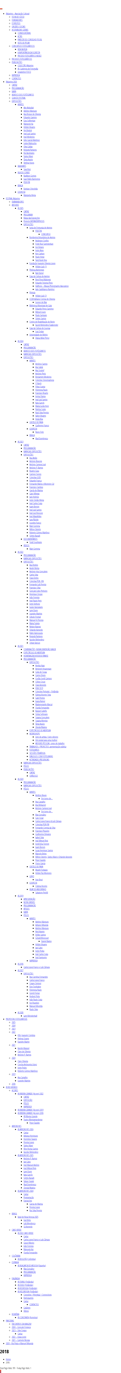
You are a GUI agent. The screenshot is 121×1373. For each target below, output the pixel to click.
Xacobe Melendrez (37, 639)
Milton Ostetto (35, 529)
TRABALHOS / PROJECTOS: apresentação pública (48, 746)
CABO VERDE (16, 1229)
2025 (13, 1022)
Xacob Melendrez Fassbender (46, 325)
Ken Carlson (39, 253)
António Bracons (36, 461)
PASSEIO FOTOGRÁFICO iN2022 (29, 55)
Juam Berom (34, 506)
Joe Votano (39, 247)
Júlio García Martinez (32, 140)
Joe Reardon (34, 1002)
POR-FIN (27, 182)
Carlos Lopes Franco (37, 980)
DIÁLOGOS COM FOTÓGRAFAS (41, 756)
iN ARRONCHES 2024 (25, 1191)
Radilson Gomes (30, 175)
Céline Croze (40, 681)
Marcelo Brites (40, 853)
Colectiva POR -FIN (37, 581)
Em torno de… (47, 798)
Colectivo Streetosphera (44, 380)
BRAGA (20, 185)
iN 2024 (20, 341)
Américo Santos (41, 363)
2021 (13, 1045)
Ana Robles (34, 565)
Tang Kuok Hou (41, 260)
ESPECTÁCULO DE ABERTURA (34, 652)
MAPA (14, 91)
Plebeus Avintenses (37, 269)
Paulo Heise (39, 256)
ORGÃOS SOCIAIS (18, 26)
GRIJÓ (32, 876)
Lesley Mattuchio (30, 143)
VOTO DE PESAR (24, 42)
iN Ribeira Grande (30, 1116)
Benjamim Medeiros (43, 376)
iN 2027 (20, 970)
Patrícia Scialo (40, 409)
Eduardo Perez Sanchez (44, 308)
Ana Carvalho (40, 801)
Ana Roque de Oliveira (32, 114)
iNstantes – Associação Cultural (17, 13)
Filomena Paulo (41, 389)
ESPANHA (15, 1262)
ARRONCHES (16, 1126)
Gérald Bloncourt (42, 938)
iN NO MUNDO (11, 1087)
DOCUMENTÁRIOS (30, 539)
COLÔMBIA (16, 1255)
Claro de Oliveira (24, 1051)
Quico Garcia (40, 863)
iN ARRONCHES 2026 (25, 1129)
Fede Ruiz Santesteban (44, 243)
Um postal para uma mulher (46, 740)
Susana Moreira (41, 720)
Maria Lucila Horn (42, 406)
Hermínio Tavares (30, 1139)
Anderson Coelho (42, 240)
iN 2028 (20, 1012)
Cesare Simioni (35, 983)
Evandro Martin (24, 1041)
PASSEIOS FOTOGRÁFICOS (22, 59)
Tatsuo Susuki (29, 1181)
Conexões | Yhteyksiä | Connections (37, 1294)
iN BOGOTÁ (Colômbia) (27, 1259)
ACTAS (20, 36)
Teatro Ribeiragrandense (33, 1119)
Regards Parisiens (30, 149)
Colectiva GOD (35, 477)
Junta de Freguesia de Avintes (41, 227)
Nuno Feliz (39, 432)
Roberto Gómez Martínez (39, 532)
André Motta (34, 568)
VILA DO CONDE (24, 172)
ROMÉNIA (15, 1314)
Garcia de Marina (36, 1204)
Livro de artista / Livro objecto (46, 736)
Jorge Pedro (22, 1067)
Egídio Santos (40, 934)
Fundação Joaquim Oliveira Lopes (42, 263)
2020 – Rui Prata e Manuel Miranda (19, 1343)
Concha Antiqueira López (27, 1064)
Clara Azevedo (40, 685)
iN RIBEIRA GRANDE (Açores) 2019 (30, 1109)
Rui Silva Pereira (36, 1210)
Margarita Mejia (30, 195)
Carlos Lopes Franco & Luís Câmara (48, 821)
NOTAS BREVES (29, 902)
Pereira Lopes (29, 1142)
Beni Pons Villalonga (43, 279)
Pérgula (32, 292)
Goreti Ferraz (35, 993)
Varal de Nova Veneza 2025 (28, 1216)
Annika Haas (40, 665)
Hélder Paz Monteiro (43, 873)
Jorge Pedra (39, 951)
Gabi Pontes (40, 698)
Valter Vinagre (40, 415)
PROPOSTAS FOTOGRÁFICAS (16, 1019)
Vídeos (26, 1311)
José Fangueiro (41, 957)
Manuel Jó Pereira (36, 620)
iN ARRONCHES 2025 (25, 1155)
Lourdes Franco (35, 522)
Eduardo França (36, 480)
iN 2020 (20, 779)
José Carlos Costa (36, 503)
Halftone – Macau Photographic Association (52, 286)
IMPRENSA (16, 75)
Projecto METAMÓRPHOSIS (34, 221)
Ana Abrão (33, 458)
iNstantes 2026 (11, 81)
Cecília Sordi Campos (43, 678)
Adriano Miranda (41, 925)
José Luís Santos (30, 133)
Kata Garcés (39, 402)
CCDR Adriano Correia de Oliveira (42, 299)
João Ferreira (34, 597)
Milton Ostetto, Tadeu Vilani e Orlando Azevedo (53, 856)
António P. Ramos (36, 467)
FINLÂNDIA (16, 1278)
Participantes (28, 1298)
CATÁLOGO (34, 775)
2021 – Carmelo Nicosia (21, 1340)
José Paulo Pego (36, 600)
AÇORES (15, 1090)
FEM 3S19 (39, 688)
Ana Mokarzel (40, 805)
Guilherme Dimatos (43, 834)
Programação (29, 1197)
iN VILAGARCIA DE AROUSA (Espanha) (32, 1265)
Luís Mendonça (29, 1223)
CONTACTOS (16, 78)
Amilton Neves (40, 795)
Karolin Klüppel (23, 1048)
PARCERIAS (10, 1320)
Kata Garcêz (28, 1174)
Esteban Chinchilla (31, 188)
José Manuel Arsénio (31, 1165)
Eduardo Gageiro (30, 117)
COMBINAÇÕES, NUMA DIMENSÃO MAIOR (40, 649)
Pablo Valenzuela (36, 633)
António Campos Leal (38, 464)
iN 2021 (20, 646)
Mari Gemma (35, 526)
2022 (13, 1032)
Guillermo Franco (42, 425)
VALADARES (22, 166)
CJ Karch (38, 383)
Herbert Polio (35, 996)
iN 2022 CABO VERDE (25, 1233)
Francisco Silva (35, 587)
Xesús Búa (39, 419)
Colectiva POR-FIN (42, 824)
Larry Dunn (34, 610)
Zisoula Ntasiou (41, 727)
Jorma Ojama (40, 396)
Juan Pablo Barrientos (32, 179)
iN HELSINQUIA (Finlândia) (28, 1291)
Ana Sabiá (39, 367)
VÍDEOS (26, 545)
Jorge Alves (39, 250)
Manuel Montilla (36, 1006)
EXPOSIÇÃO (28, 1100)
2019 (13, 1074)
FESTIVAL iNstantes (13, 198)
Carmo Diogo (40, 675)
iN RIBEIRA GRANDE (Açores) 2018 (30, 1113)
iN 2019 (20, 895)
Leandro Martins (36, 613)
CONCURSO (45, 234)
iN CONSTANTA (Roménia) (28, 1317)
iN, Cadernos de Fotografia (28, 68)
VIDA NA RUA (22, 49)
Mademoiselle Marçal (43, 704)
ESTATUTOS (16, 23)
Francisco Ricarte (41, 393)
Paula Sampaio (41, 315)
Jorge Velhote (35, 603)
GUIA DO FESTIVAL (19, 98)
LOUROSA (21, 192)
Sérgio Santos (40, 318)
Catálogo (27, 1307)
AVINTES (21, 104)
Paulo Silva (34, 1009)
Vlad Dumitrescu (41, 438)
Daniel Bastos (46, 941)
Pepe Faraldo (40, 860)
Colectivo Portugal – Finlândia (46, 691)
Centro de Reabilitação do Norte (42, 321)
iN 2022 (20, 552)
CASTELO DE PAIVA (36, 422)
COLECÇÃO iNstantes (25, 65)
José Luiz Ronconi (36, 513)
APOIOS (27, 908)
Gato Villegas (34, 493)
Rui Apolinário (29, 153)
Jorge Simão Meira (37, 500)
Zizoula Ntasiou (29, 1187)
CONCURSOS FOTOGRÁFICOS (23, 46)
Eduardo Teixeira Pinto (44, 282)
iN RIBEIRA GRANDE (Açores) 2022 (30, 1093)
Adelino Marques (30, 110)
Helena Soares (23, 1038)
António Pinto (40, 373)
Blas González (40, 814)
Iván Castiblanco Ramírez (44, 289)
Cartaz (26, 1132)
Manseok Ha (28, 123)
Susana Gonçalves (42, 717)
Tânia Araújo (28, 159)
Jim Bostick (28, 130)
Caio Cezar (39, 818)
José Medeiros (29, 136)
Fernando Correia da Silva (45, 827)
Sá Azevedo (28, 1226)
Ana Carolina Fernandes (39, 976)
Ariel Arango (40, 931)
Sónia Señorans (41, 714)
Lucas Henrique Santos (44, 850)
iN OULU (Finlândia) (25, 1285)
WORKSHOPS (35, 733)
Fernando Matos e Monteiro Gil (42, 483)
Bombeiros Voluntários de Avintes (42, 237)
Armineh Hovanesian (43, 668)
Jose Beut (39, 879)
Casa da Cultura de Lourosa (40, 328)
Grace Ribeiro (29, 1242)
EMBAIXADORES (18, 201)
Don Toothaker (35, 986)
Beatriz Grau (34, 471)
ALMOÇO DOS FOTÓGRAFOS (23, 94)
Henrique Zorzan (36, 594)
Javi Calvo (38, 947)
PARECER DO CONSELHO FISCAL (30, 39)
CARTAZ (14, 85)
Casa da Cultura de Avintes (40, 276)
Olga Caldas (28, 146)
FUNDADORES (17, 20)
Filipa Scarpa (40, 386)
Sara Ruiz (27, 169)
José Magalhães (35, 516)
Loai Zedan (39, 331)
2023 (13, 1028)
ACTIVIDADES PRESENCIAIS (39, 759)
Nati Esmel (39, 273)
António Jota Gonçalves (38, 571)
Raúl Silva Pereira (42, 412)
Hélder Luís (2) (41, 295)
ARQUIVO (15, 205)
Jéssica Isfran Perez (42, 338)
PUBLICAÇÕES (17, 62)
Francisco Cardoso (36, 487)
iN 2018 (20, 964)
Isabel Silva (39, 837)
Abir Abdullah (29, 107)
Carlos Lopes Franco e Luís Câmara (37, 967)
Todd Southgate (36, 542)
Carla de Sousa (41, 672)
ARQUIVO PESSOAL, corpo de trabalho (49, 743)
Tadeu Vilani (28, 156)
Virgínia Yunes (29, 162)
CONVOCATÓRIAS (24, 33)
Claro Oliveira (23, 1061)
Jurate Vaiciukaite (36, 607)
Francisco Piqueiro (42, 831)
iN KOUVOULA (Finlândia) (27, 1288)
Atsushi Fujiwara (41, 869)
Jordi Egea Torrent (42, 844)
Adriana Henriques (31, 1135)
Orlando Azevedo (36, 629)
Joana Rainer (40, 701)
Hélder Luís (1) (41, 266)
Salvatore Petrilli (41, 892)
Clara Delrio (34, 578)
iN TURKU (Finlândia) (26, 1281)
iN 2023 (20, 441)
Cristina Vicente (41, 886)
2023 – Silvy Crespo (19, 1330)
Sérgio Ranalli (35, 535)
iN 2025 (20, 208)
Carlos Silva (34, 574)
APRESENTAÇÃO (29, 899)
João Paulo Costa (36, 999)
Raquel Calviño (41, 711)
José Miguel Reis (41, 840)
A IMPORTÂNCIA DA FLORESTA (29, 52)
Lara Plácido (34, 519)
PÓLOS (26, 766)
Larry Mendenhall (30, 1015)
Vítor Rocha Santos (31, 1148)
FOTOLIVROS (34, 749)
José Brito (27, 1220)
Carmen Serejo (35, 474)
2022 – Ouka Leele (19, 1337)
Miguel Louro (40, 312)
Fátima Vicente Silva (43, 694)
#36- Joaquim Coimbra (26, 1035)
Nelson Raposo (35, 626)
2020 (13, 1058)
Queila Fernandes (42, 707)
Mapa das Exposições (32, 218)
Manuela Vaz (28, 1249)
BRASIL (14, 1213)
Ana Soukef (39, 370)
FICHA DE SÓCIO (18, 16)
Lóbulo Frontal (35, 616)
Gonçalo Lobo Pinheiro (38, 591)
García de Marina (36, 490)
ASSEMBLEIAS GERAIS (20, 29)
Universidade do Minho (39, 334)
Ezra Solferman (29, 120)
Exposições (28, 1200)
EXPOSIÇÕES (17, 101)
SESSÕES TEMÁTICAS (37, 753)
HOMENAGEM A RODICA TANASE (36, 655)
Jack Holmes (34, 496)
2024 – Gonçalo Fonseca (21, 1327)
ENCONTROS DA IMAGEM (21, 1324)
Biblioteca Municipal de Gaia (41, 305)
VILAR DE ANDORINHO (38, 889)
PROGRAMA (28, 214)
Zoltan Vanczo (35, 642)
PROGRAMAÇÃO (18, 88)
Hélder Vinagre (29, 127)
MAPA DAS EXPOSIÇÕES (33, 354)
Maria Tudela (35, 623)
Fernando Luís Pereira (38, 584)
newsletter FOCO (24, 72)
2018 (13, 1084)
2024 (13, 1025)
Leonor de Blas (41, 302)
